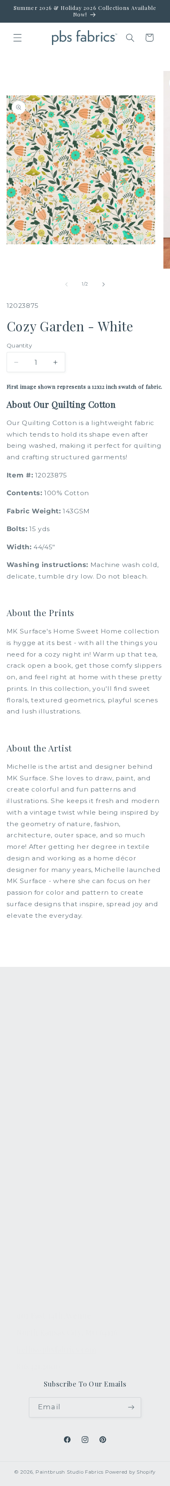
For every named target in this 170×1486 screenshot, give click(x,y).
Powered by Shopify (130, 1472)
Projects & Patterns (48, 1272)
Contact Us (35, 1175)
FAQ (24, 1156)
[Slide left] (66, 284)
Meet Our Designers (50, 1195)
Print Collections (44, 1024)
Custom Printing (44, 1083)
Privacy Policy (39, 1291)
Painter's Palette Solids (55, 1063)
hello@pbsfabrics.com (57, 1349)
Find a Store (37, 1234)
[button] (17, 37)
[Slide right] (103, 284)
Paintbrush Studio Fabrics (69, 1472)
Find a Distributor (45, 1253)
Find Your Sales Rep (49, 1214)
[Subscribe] (130, 1407)
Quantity (19, 345)
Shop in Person (42, 1102)
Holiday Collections (48, 1044)
